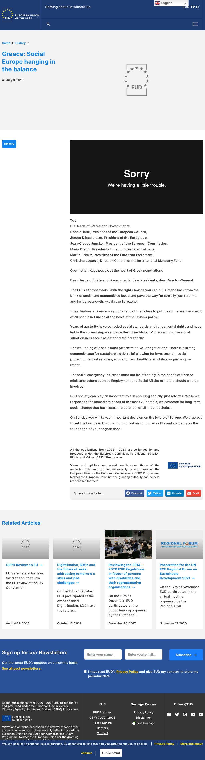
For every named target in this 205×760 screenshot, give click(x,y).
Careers (102, 728)
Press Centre (102, 722)
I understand (111, 753)
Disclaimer (143, 717)
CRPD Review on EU (22, 565)
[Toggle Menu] (195, 24)
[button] (135, 493)
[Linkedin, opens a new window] (193, 715)
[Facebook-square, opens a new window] (169, 715)
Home (6, 43)
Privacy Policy (127, 672)
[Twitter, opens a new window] (177, 715)
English (166, 3)
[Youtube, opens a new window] (201, 715)
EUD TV (189, 7)
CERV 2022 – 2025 (102, 717)
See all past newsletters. (22, 668)
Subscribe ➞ (186, 655)
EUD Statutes (102, 712)
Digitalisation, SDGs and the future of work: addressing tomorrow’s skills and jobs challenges (76, 574)
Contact (102, 733)
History (20, 43)
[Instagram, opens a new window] (185, 715)
